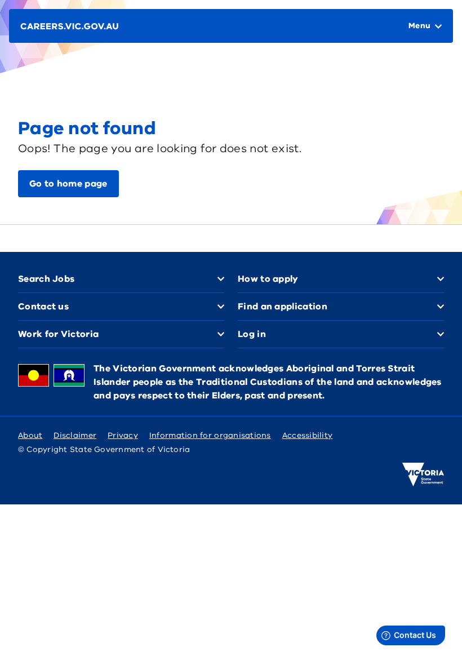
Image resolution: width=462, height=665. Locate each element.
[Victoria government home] (423, 474)
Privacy (123, 435)
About (30, 435)
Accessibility (307, 435)
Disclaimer (75, 435)
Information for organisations (210, 435)
